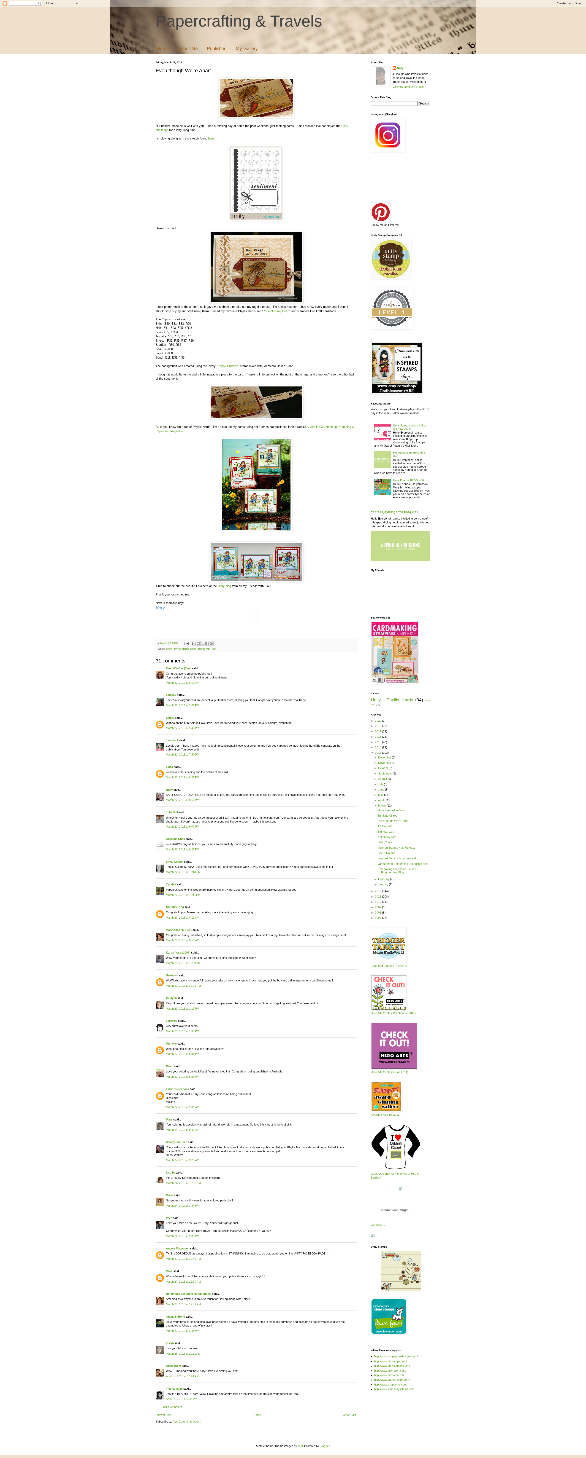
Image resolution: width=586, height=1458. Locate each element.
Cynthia (171, 884)
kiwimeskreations (177, 1089)
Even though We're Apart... (394, 821)
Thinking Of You (387, 815)
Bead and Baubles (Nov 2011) (389, 966)
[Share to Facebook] (207, 643)
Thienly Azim (174, 1388)
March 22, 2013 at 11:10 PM (183, 872)
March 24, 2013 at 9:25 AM (182, 1160)
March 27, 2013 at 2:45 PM (182, 1330)
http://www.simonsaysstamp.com (394, 1389)
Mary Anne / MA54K (179, 930)
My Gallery (247, 48)
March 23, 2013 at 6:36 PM (182, 1054)
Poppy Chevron (228, 366)
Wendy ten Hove (176, 1142)
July (381, 784)
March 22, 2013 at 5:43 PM (182, 728)
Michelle (171, 1043)
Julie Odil (172, 812)
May (381, 794)
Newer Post (164, 1415)
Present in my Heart (276, 311)
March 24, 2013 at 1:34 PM (182, 1205)
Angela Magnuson (177, 1248)
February (384, 879)
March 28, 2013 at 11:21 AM (183, 1353)
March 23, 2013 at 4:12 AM (182, 917)
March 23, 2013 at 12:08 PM (183, 985)
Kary (400, 68)
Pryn (169, 1218)
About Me (188, 48)
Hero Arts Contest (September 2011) (393, 1013)
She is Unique (386, 853)
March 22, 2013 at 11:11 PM (183, 895)
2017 (378, 731)
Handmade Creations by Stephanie (188, 1293)
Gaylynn (171, 998)
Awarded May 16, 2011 (385, 1114)
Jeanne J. (172, 740)
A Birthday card (387, 837)
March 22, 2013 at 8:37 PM (182, 777)
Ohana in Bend (175, 1316)
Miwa (169, 1271)
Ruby (169, 789)
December (385, 757)
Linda (169, 767)
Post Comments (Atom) (187, 1421)
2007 (378, 917)
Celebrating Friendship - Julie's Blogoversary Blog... (397, 871)
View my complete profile (408, 86)
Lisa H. (170, 1172)
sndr (300, 1446)
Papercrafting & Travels (239, 21)
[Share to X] (202, 643)
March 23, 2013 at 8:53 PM (182, 1076)
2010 (378, 901)
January (383, 884)
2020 (378, 720)
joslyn (170, 1343)
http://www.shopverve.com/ (390, 1384)
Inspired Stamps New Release (396, 847)
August (383, 778)
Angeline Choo (175, 839)
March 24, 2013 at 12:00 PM (183, 1183)
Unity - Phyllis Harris (177, 648)
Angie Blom (173, 1365)
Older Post (349, 1415)
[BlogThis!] (198, 643)
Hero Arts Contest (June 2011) (389, 1072)
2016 (378, 736)
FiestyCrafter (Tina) (178, 668)
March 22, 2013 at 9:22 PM (182, 849)
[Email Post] (186, 643)
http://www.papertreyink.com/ (392, 1379)
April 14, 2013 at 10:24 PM (182, 1376)
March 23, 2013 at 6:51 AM (182, 940)
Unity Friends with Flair (203, 648)
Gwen (169, 1066)
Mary (169, 1119)
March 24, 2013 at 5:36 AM (182, 1107)
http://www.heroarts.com (389, 1375)
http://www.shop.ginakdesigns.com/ (396, 1356)
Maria (169, 1195)
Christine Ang (175, 907)
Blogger (324, 1446)
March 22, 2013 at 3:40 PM (182, 705)
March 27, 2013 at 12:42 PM (183, 1258)
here (211, 138)
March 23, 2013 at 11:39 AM (183, 963)
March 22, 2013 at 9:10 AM (182, 682)
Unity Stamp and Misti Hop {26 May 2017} (409, 427)
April (381, 800)
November (385, 762)
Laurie (170, 717)
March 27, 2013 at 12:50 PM (183, 1281)
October (383, 768)
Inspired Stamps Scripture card (397, 858)
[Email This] (194, 643)
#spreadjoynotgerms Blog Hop (395, 512)
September (385, 773)
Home (163, 48)
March (382, 805)
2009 (378, 907)
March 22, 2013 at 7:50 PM (182, 754)
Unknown (172, 975)
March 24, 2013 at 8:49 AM (182, 1129)
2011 (378, 896)
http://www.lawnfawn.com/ (390, 1370)
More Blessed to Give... (392, 810)
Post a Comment (171, 1407)
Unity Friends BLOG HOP (408, 480)
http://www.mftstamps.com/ (390, 1361)
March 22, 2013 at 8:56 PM (182, 800)
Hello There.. (386, 842)
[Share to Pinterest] (211, 643)
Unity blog (224, 586)
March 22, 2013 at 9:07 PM (182, 826)
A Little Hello (385, 826)
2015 (378, 742)
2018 (378, 726)
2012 (378, 891)
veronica (171, 1020)
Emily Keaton (174, 861)
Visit (378, 1225)
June (381, 789)
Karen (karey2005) (178, 952)
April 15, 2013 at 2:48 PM (181, 1399)
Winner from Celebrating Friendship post (403, 864)
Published (217, 48)
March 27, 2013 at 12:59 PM (183, 1304)
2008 (378, 912)
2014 (378, 747)
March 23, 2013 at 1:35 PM (182, 1031)
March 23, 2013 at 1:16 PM (182, 1008)
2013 (378, 752)
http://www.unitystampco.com (392, 1365)
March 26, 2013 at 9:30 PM (182, 1236)
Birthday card (386, 831)
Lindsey (171, 695)
